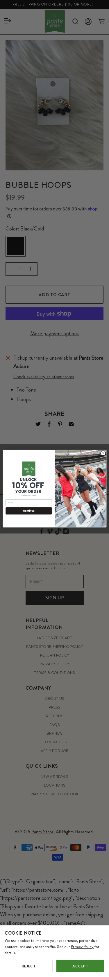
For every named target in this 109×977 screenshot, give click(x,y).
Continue (28, 510)
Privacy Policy (82, 946)
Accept (80, 966)
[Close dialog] (103, 453)
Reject (29, 966)
